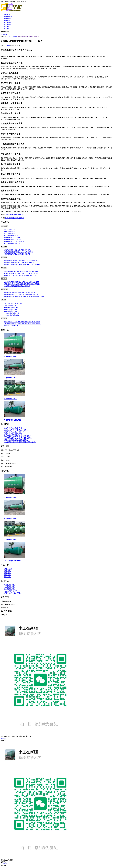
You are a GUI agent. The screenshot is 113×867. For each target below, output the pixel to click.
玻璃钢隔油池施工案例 (10, 311)
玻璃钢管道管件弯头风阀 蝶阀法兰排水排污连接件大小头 (20, 275)
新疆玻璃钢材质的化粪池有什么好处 (28, 36)
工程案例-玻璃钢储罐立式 (11, 313)
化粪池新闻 (7, 24)
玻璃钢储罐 (7, 18)
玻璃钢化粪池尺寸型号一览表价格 (14, 241)
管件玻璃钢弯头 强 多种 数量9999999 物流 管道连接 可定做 (21, 271)
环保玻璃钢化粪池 (9, 229)
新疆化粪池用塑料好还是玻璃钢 (14, 218)
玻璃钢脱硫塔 (4, 289)
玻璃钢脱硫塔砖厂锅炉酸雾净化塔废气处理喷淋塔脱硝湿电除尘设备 (24, 296)
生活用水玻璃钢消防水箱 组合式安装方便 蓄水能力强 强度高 (21, 282)
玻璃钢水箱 (4, 278)
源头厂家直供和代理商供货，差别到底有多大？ (18, 436)
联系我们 (6, 28)
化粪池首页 (7, 14)
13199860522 (4, 34)
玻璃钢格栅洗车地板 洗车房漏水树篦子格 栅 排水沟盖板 (20, 260)
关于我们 (6, 26)
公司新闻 (14, 36)
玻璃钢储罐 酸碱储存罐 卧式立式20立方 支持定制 (18, 252)
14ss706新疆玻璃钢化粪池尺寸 (14, 214)
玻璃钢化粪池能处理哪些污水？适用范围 (16, 440)
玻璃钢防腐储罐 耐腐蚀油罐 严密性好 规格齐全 (17, 250)
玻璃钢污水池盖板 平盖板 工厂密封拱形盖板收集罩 (19, 262)
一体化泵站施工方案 (10, 305)
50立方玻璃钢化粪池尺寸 (11, 235)
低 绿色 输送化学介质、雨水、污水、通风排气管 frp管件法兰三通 (23, 273)
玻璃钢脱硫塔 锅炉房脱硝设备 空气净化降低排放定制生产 (21, 294)
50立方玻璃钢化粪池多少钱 (12, 243)
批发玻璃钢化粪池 (9, 233)
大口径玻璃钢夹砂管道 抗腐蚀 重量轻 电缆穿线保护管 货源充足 (22, 324)
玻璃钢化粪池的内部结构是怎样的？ (14, 428)
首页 (9, 36)
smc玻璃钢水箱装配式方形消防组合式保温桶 (17, 286)
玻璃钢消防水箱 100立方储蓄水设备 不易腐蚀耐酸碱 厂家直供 (22, 284)
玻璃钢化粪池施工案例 (10, 309)
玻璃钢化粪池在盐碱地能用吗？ (13, 434)
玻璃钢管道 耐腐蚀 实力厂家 (12, 326)
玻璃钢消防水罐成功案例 (11, 307)
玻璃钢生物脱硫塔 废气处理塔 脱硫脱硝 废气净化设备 (19, 292)
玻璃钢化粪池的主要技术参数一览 (14, 432)
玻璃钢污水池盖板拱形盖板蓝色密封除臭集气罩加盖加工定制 (22, 264)
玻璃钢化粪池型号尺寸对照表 (12, 239)
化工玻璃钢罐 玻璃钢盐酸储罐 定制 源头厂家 (17, 254)
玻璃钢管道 (7, 20)
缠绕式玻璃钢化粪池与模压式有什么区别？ (16, 430)
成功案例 (3, 300)
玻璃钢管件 (4, 268)
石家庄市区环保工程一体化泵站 (13, 303)
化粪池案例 (7, 22)
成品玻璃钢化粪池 (9, 231)
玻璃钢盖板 (4, 257)
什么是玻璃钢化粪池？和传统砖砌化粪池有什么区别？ (20, 442)
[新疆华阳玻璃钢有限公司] (11, 11)
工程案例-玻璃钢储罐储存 (11, 315)
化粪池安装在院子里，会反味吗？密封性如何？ (18, 438)
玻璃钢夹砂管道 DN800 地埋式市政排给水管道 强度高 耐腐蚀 (22, 322)
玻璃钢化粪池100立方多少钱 (12, 237)
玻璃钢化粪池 (8, 16)
